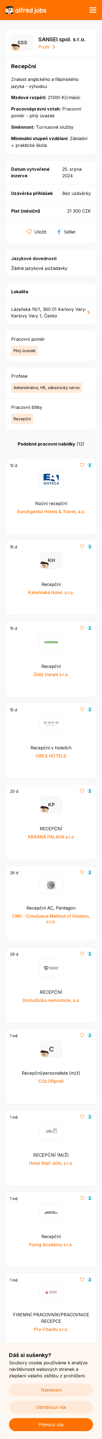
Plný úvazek (25, 350)
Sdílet (69, 232)
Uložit (40, 232)
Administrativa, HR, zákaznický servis (47, 387)
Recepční (22, 418)
